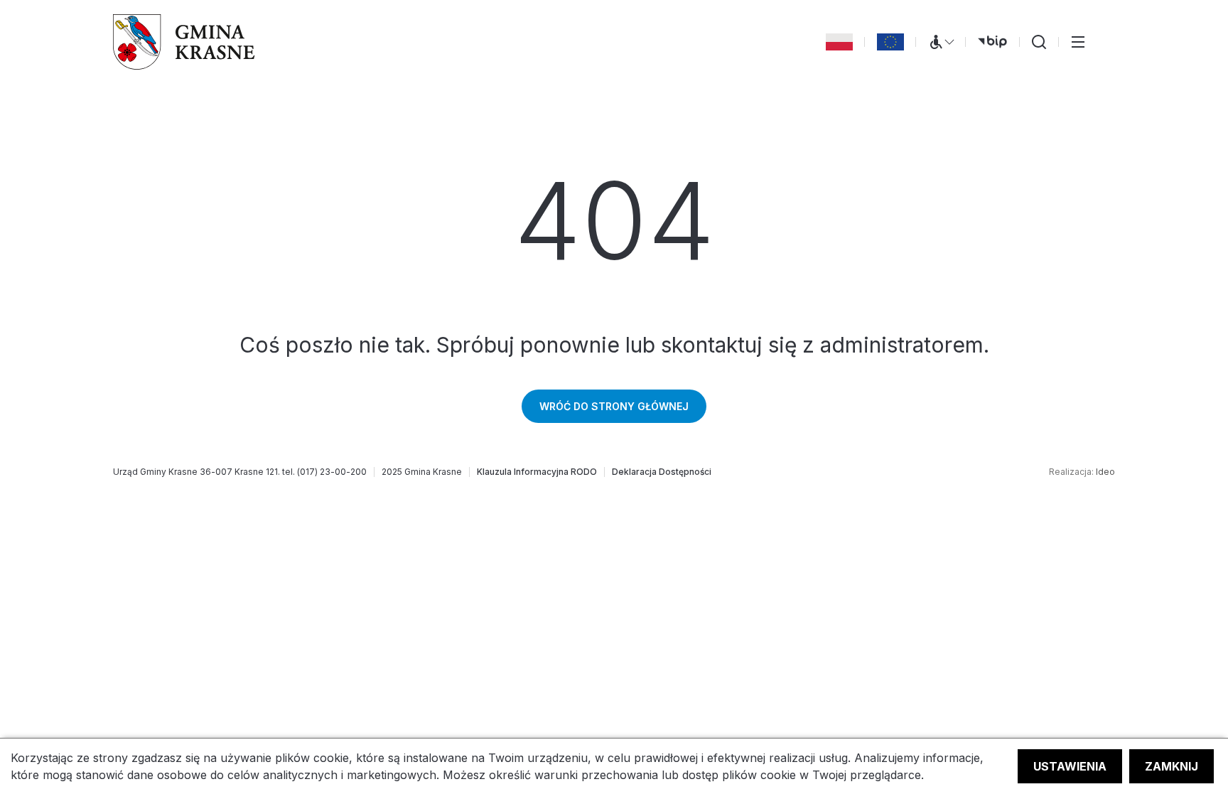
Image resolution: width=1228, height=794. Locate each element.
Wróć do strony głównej (614, 406)
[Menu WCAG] (940, 41)
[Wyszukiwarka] (1038, 41)
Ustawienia (1069, 766)
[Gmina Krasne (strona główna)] (184, 42)
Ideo (1105, 471)
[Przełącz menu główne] (1078, 41)
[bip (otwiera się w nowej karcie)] (992, 41)
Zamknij (1171, 766)
